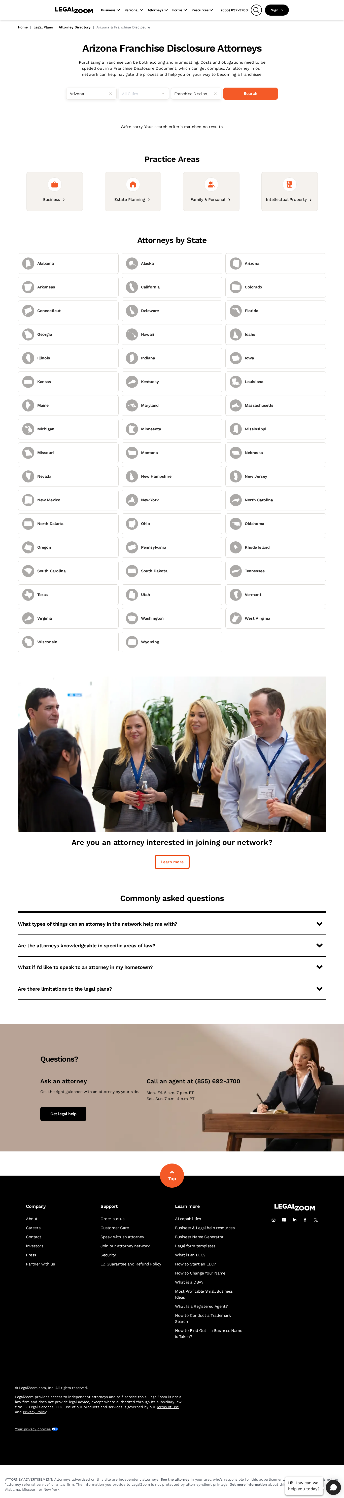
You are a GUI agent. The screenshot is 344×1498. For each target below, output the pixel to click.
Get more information (248, 1484)
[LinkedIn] (294, 1220)
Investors (34, 1246)
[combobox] (91, 94)
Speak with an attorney (122, 1236)
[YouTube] (284, 1220)
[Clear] (113, 94)
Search (250, 93)
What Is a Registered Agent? (201, 1306)
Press (31, 1255)
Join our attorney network (125, 1246)
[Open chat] (333, 1487)
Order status (112, 1218)
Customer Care (114, 1227)
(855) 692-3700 (234, 10)
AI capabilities (188, 1218)
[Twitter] (316, 1220)
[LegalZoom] (294, 1209)
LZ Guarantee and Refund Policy (130, 1264)
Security (108, 1255)
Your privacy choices (33, 1429)
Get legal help (63, 1113)
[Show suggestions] (165, 94)
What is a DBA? (189, 1282)
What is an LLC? (190, 1255)
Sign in (277, 10)
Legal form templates (195, 1246)
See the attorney (175, 1479)
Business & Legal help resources (205, 1227)
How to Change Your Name (200, 1273)
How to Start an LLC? (195, 1264)
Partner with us (40, 1264)
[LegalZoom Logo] (74, 10)
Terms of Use (168, 1407)
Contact (33, 1236)
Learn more (172, 861)
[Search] (256, 10)
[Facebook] (305, 1220)
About (32, 1218)
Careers (33, 1227)
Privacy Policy (34, 1412)
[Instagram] (273, 1220)
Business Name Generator (199, 1236)
